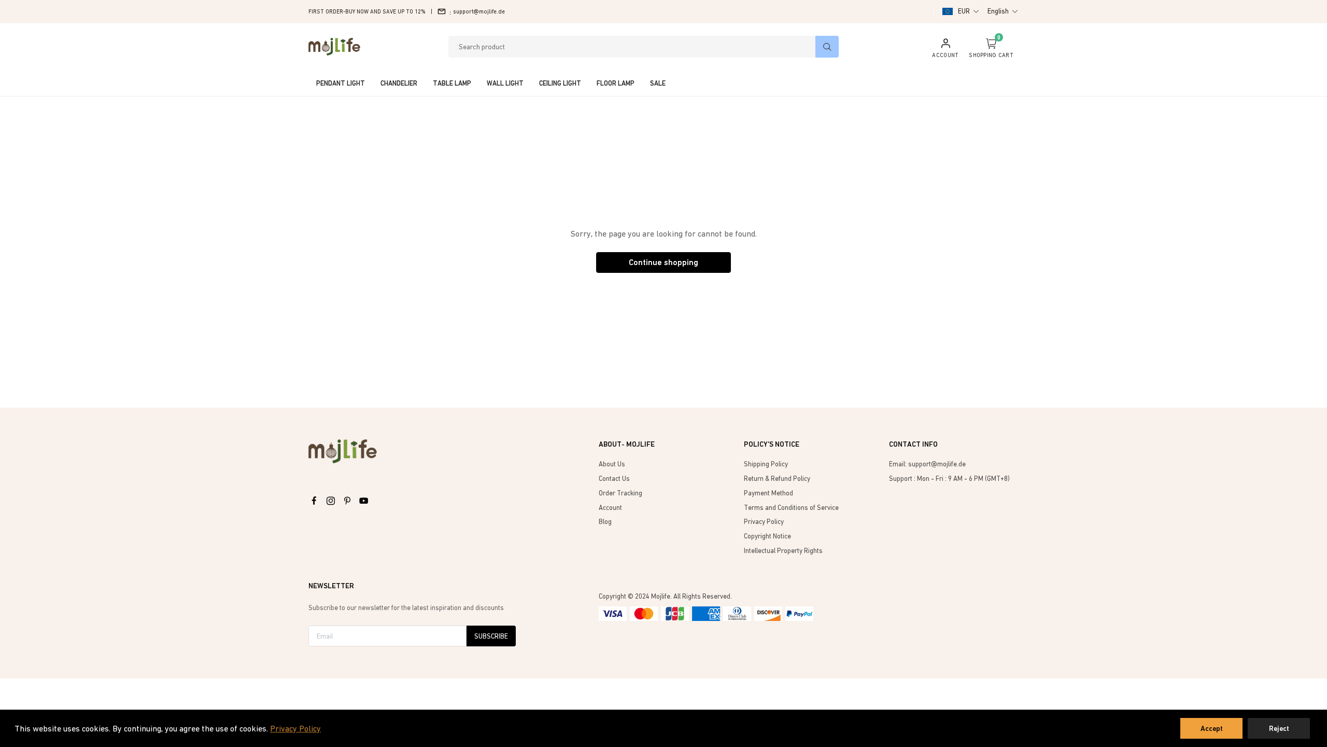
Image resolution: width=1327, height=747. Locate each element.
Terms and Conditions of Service (791, 507)
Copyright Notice (767, 536)
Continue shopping (663, 262)
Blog (605, 521)
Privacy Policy (295, 728)
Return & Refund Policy (777, 478)
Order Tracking (620, 493)
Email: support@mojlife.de (927, 464)
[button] (969, 11)
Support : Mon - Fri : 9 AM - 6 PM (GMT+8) (949, 478)
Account (610, 507)
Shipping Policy (766, 464)
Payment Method (768, 493)
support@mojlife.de (479, 11)
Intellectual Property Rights (783, 551)
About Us (612, 464)
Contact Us (614, 478)
